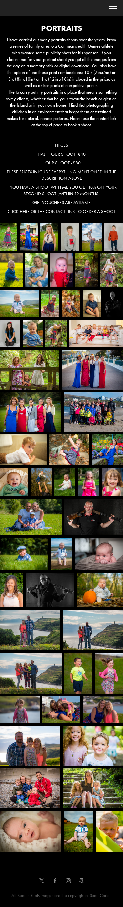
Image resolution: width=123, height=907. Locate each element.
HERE (25, 211)
